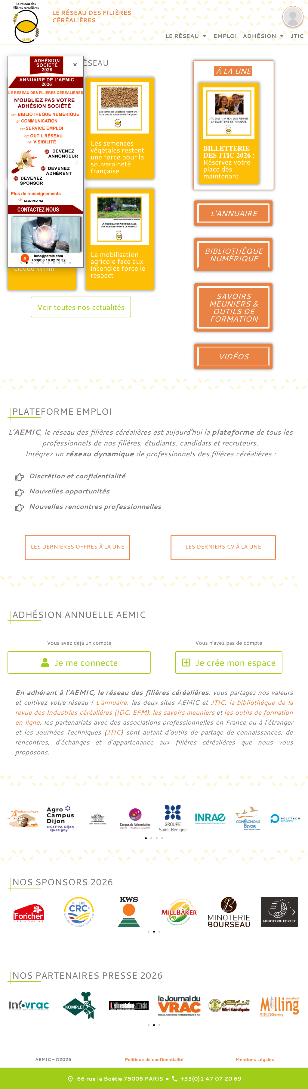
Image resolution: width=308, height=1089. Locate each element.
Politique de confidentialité (154, 1059)
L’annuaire (111, 702)
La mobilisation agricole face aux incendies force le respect (118, 264)
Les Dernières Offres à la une (77, 546)
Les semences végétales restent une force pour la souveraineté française (117, 156)
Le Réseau (182, 36)
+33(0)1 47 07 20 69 (211, 1078)
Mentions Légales (255, 1059)
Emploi (225, 36)
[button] (14, 818)
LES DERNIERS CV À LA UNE (223, 546)
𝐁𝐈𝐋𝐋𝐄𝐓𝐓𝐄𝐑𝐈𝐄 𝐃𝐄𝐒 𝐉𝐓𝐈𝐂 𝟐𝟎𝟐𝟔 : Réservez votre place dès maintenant (228, 162)
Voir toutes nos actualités (81, 307)
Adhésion (259, 36)
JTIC (297, 36)
